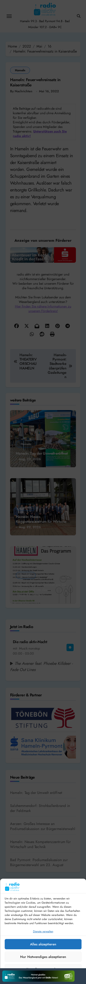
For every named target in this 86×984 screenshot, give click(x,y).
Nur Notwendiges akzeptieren (43, 956)
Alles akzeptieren (43, 944)
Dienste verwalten (43, 931)
